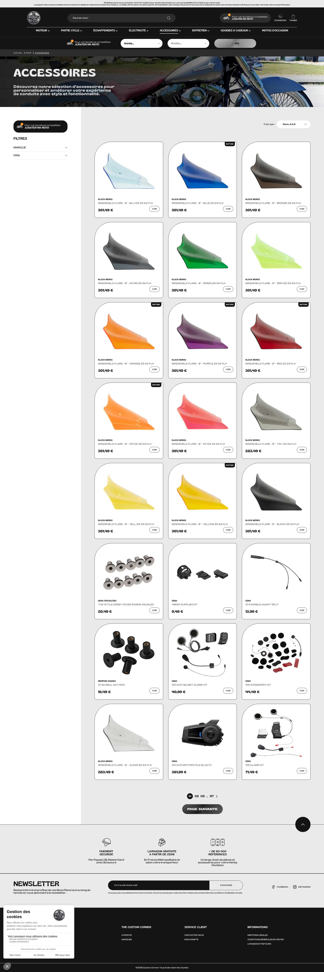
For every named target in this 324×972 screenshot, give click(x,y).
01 (190, 796)
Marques (127, 939)
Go (237, 43)
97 (212, 796)
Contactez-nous (194, 935)
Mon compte (191, 939)
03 (202, 796)
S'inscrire (226, 885)
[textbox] (142, 43)
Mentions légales (258, 935)
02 (197, 796)
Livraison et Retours (259, 944)
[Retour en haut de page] (302, 824)
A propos (127, 935)
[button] (43, 33)
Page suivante (202, 809)
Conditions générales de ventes (266, 939)
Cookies (184, 968)
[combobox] (142, 43)
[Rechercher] (168, 18)
